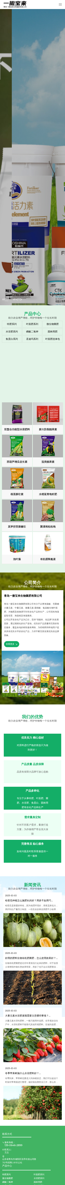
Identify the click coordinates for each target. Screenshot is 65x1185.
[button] (5, 300)
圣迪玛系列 (32, 339)
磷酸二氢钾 (32, 331)
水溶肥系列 (12, 331)
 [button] (17, 299)
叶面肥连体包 (52, 339)
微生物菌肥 (53, 324)
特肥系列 (12, 324)
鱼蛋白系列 (12, 339)
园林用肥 (52, 331)
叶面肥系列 (32, 324)
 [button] (20, 299)
